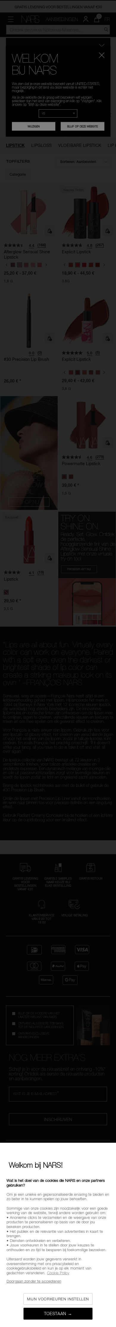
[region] (58, 1235)
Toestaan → (58, 1313)
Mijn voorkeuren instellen (58, 1298)
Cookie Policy (58, 1272)
